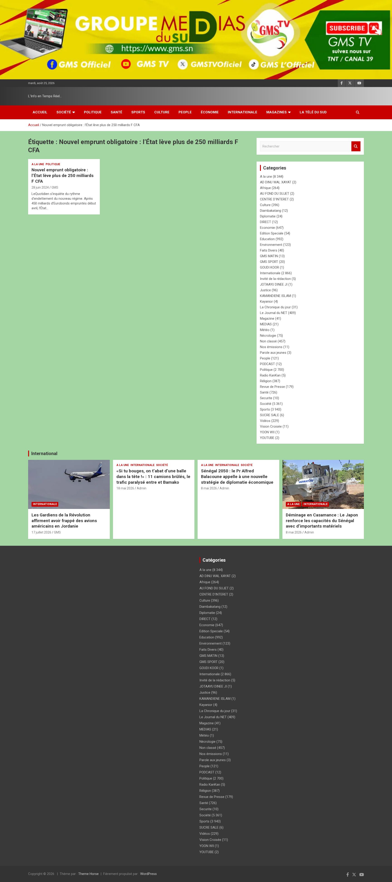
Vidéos (265, 421)
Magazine (267, 318)
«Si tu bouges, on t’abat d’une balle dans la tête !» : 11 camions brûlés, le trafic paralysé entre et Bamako (153, 476)
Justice (265, 290)
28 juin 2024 (40, 187)
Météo (265, 330)
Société (63, 112)
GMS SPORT (269, 262)
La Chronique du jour (275, 307)
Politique (93, 112)
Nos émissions (271, 347)
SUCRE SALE (269, 415)
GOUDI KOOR (269, 267)
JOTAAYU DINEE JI (273, 284)
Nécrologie (268, 336)
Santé (116, 112)
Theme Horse (88, 874)
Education (267, 239)
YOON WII (267, 432)
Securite (266, 398)
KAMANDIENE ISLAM (275, 296)
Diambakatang (270, 211)
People (185, 112)
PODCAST (267, 364)
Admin (141, 488)
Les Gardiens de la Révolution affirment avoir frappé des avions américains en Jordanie (64, 520)
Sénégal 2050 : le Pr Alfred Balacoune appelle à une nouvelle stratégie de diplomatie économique (237, 476)
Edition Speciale (271, 233)
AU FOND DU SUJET (274, 194)
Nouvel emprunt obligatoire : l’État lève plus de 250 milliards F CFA (62, 175)
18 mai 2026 (125, 488)
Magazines (276, 112)
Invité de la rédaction (275, 279)
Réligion (266, 381)
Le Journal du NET (273, 313)
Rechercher (355, 146)
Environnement (271, 245)
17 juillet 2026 (41, 532)
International (44, 453)
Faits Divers (268, 250)
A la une (38, 164)
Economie (267, 228)
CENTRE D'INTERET (274, 199)
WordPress (148, 874)
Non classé (268, 341)
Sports (138, 112)
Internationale (242, 112)
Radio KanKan (270, 375)
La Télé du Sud (313, 112)
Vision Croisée (271, 426)
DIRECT (265, 222)
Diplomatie (268, 216)
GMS (54, 187)
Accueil (40, 112)
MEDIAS (266, 324)
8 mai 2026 (209, 488)
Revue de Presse (272, 387)
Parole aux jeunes (273, 353)
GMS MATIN (269, 256)
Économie (210, 112)
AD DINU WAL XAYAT (275, 182)
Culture (161, 112)
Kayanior (266, 301)
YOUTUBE (267, 438)
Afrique (265, 188)
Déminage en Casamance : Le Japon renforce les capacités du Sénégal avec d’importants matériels (322, 520)
